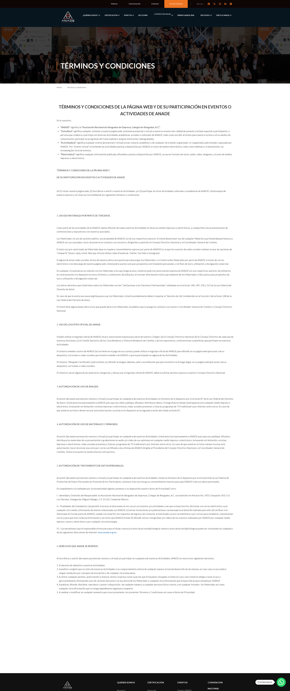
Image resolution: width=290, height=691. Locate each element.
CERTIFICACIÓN (111, 15)
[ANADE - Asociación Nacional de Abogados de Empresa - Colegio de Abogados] (68, 17)
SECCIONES (143, 15)
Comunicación (134, 4)
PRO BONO (205, 15)
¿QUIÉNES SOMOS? (90, 15)
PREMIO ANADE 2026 (185, 15)
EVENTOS (128, 15)
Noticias (114, 4)
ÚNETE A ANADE (222, 15)
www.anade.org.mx (107, 532)
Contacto (155, 4)
